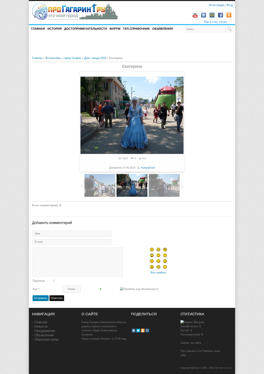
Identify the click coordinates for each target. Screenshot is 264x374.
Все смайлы (158, 272)
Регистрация (217, 5)
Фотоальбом (53, 58)
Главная (37, 58)
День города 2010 (95, 58)
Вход (230, 5)
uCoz (229, 368)
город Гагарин (72, 58)
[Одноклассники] (143, 330)
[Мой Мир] (147, 330)
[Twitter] (138, 330)
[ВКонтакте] (134, 330)
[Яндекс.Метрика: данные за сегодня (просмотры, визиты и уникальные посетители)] (192, 322)
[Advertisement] (80, 44)
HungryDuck (148, 167)
